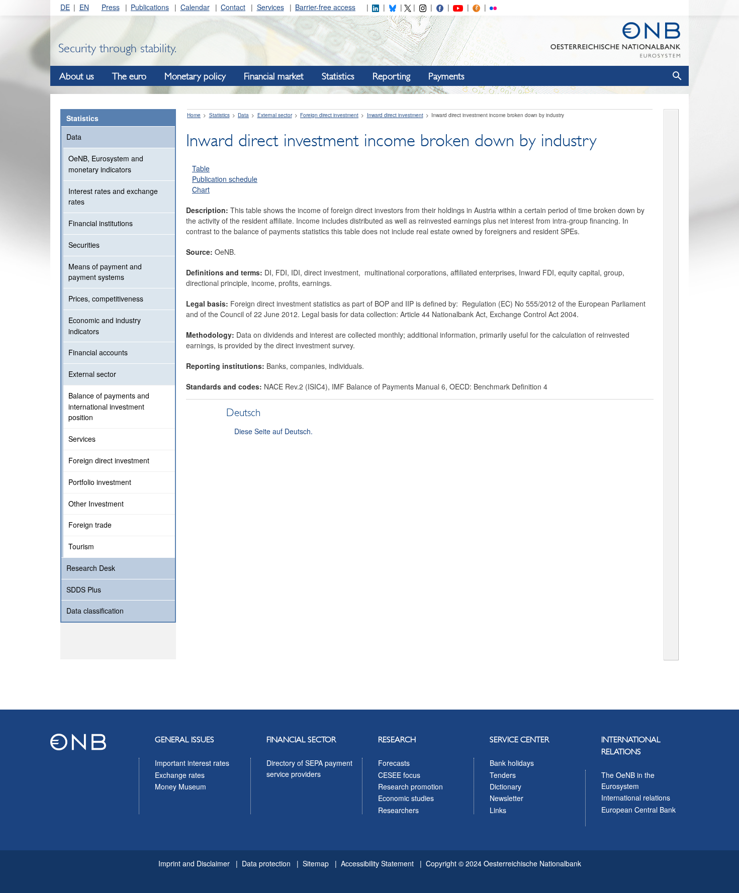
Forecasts (394, 763)
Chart (201, 189)
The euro (129, 76)
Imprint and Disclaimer (194, 863)
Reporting (391, 76)
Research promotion (410, 786)
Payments (446, 76)
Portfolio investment (99, 482)
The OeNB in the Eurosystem (628, 780)
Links (498, 810)
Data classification (95, 611)
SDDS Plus (83, 589)
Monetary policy (195, 76)
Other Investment (96, 504)
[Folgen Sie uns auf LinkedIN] (375, 7)
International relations (635, 797)
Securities (84, 245)
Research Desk (90, 568)
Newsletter (506, 798)
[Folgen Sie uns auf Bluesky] (392, 7)
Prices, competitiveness (105, 298)
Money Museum (180, 786)
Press (111, 7)
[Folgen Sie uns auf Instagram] (422, 7)
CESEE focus (399, 775)
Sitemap (316, 863)
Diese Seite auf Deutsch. (273, 431)
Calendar (195, 7)
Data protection (266, 863)
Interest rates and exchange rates (113, 196)
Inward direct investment (395, 115)
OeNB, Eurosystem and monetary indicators (105, 163)
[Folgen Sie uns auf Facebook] (439, 7)
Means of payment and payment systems (105, 271)
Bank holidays (512, 763)
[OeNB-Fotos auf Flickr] (493, 7)
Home (194, 115)
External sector (92, 374)
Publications (150, 7)
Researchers (398, 810)
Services (270, 7)
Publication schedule (224, 179)
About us (76, 76)
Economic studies (406, 798)
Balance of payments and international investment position (108, 406)
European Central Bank (638, 810)
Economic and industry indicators (104, 325)
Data (73, 137)
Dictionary (505, 786)
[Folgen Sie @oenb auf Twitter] (407, 7)
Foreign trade (90, 525)
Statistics (338, 76)
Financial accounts (98, 352)
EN (84, 7)
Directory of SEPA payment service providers (309, 768)
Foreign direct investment (108, 460)
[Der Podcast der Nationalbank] (476, 7)
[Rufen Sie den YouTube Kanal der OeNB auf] (458, 7)
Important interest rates (192, 763)
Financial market (274, 76)
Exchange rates (180, 775)
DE (65, 7)
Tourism (81, 546)
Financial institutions (100, 223)
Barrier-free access (325, 7)
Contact (233, 7)
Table (201, 168)
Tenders (503, 775)
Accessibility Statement (377, 863)
